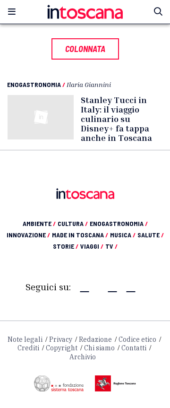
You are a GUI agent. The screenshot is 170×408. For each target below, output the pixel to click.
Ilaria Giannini (89, 84)
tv (111, 246)
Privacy (60, 339)
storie (65, 246)
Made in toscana (80, 235)
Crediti (28, 348)
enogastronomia (119, 223)
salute (150, 235)
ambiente (39, 223)
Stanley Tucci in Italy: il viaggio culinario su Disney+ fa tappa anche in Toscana (116, 119)
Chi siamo (99, 348)
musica (123, 235)
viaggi (91, 246)
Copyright (61, 348)
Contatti (133, 348)
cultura (73, 223)
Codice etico (137, 339)
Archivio (82, 357)
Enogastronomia (34, 84)
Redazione (95, 339)
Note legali (25, 339)
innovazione (28, 235)
